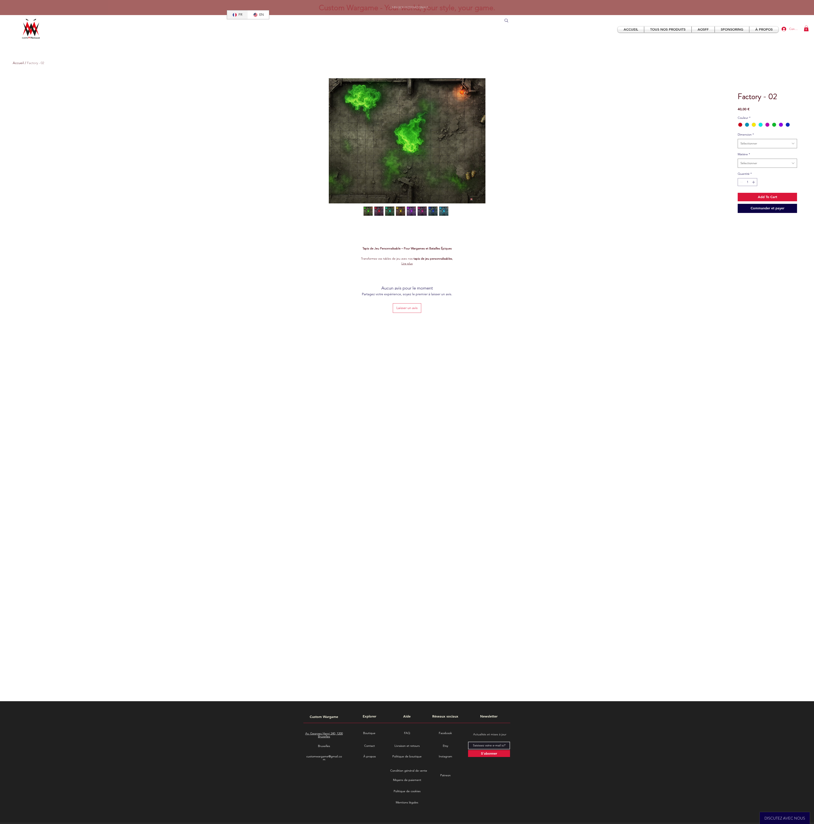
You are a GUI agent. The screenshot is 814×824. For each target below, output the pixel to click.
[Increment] (754, 182)
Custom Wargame (324, 717)
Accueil (18, 63)
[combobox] (767, 143)
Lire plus (407, 263)
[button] (806, 28)
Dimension (746, 134)
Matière (744, 154)
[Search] (506, 20)
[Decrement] (741, 182)
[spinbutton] (747, 182)
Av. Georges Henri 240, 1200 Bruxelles (324, 735)
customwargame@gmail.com (324, 757)
